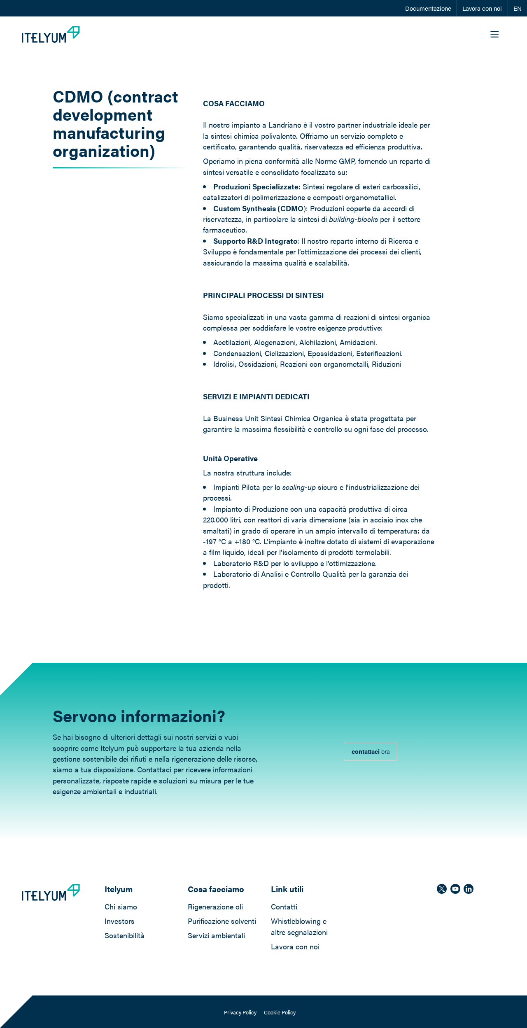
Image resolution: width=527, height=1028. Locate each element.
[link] (370, 752)
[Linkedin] (468, 889)
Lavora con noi (482, 8)
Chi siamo (121, 906)
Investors (120, 921)
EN (517, 8)
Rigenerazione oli (215, 906)
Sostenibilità (125, 935)
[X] (442, 889)
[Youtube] (455, 889)
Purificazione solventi (222, 921)
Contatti (284, 906)
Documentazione (428, 8)
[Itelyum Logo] (51, 34)
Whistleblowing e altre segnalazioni (299, 926)
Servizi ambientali (216, 935)
